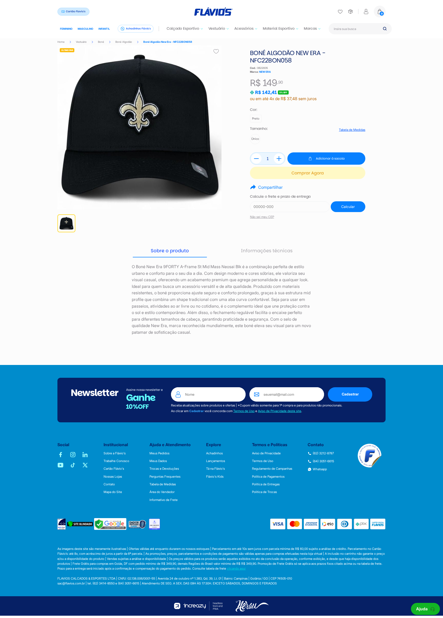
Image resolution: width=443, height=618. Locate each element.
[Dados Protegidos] (138, 524)
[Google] (110, 524)
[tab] (170, 251)
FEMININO (66, 28)
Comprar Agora (307, 173)
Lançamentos (215, 461)
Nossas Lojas (113, 476)
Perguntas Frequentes (164, 476)
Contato (109, 484)
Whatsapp (320, 469)
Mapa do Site (113, 492)
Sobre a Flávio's (115, 453)
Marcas (310, 28)
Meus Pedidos (159, 453)
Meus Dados (158, 461)
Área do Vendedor (162, 492)
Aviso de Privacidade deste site (279, 411)
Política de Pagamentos (268, 476)
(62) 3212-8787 (323, 453)
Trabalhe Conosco (116, 461)
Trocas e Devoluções (164, 468)
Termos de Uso (244, 411)
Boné (101, 41)
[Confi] (154, 524)
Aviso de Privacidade (266, 453)
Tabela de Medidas (352, 130)
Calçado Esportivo (183, 28)
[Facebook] (60, 455)
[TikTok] (73, 465)
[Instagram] (73, 455)
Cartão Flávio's (114, 468)
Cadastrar (350, 394)
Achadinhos (214, 453)
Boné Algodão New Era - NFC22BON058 (167, 41)
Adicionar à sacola (330, 158)
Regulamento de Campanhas (272, 468)
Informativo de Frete (163, 500)
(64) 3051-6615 (323, 461)
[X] (85, 465)
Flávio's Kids (215, 476)
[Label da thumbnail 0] (66, 223)
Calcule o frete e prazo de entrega (280, 196)
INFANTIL (104, 28)
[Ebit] (61, 524)
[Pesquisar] (385, 28)
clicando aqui (236, 568)
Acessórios (244, 28)
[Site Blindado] (80, 524)
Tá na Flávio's (215, 468)
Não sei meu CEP (262, 217)
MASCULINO (85, 28)
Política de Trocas (264, 492)
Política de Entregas (266, 484)
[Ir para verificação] (340, 11)
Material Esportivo (279, 28)
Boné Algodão (123, 41)
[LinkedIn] (85, 455)
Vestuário (216, 28)
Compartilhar (270, 187)
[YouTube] (60, 465)
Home (61, 41)
